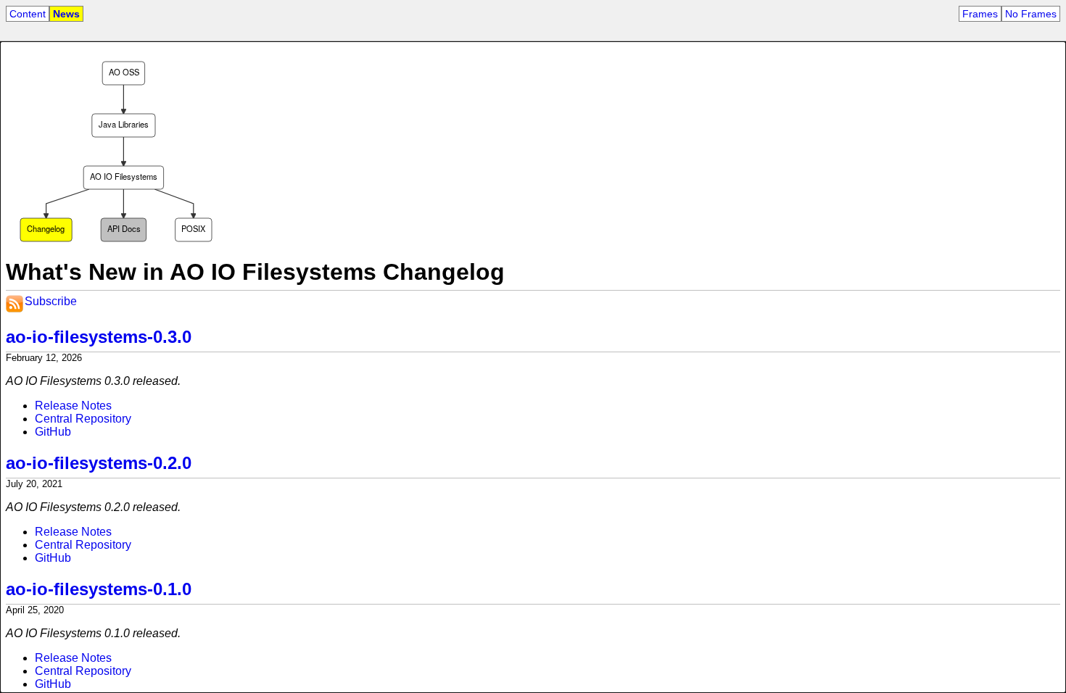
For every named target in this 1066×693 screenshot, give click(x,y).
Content (27, 14)
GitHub (53, 432)
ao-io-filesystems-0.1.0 (98, 589)
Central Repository (83, 418)
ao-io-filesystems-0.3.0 (98, 336)
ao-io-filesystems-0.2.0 (98, 463)
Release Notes (73, 405)
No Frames (1031, 14)
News (66, 14)
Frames (980, 14)
